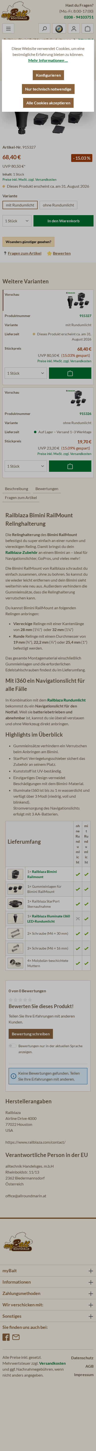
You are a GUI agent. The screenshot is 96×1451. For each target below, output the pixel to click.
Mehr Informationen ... (48, 60)
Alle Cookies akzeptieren (48, 102)
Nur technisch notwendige (48, 89)
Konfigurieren (48, 75)
